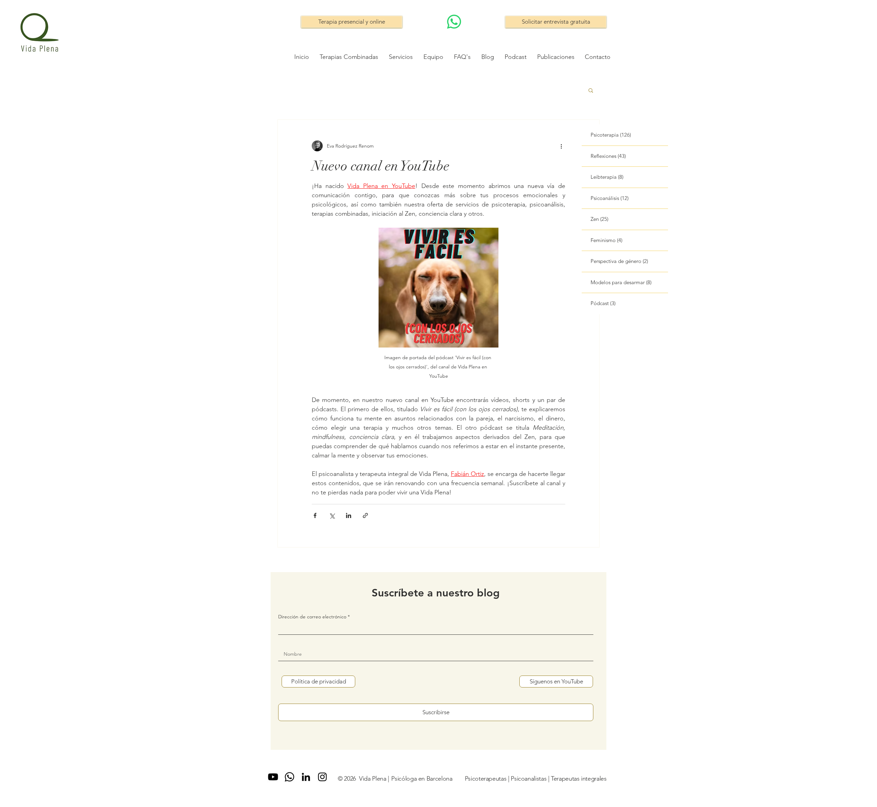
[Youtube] (273, 777)
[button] (591, 90)
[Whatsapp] (289, 777)
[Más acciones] (561, 146)
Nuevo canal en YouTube (380, 166)
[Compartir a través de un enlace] (365, 515)
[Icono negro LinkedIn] (306, 777)
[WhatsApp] (454, 21)
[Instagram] (322, 777)
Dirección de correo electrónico (312, 616)
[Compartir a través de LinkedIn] (348, 515)
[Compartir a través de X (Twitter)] (332, 515)
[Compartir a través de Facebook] (315, 515)
